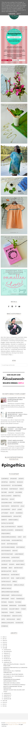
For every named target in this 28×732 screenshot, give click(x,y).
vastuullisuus (11, 619)
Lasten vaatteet (6, 561)
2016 (4, 648)
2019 (4, 642)
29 (17, 265)
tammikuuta (7, 698)
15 (17, 174)
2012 (4, 706)
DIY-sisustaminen (17, 485)
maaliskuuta (7, 695)
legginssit (4, 564)
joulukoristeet (5, 509)
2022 (4, 637)
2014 (4, 702)
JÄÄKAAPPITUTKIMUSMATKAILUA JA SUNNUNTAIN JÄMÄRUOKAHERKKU (14, 69)
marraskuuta (7, 651)
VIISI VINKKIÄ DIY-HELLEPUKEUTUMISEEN (14, 147)
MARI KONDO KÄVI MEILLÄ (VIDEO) (14, 237)
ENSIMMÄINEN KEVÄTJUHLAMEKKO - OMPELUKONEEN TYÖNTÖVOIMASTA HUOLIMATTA (14, 201)
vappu (3, 619)
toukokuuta (7, 662)
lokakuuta (6, 653)
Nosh (12, 578)
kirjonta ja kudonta (7, 530)
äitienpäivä (4, 626)
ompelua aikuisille (6, 585)
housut (12, 499)
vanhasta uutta (17, 615)
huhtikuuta (6, 693)
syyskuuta (6, 655)
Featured (4, 492)
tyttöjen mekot (5, 615)
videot (19, 619)
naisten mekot (15, 574)
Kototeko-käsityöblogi (11, 723)
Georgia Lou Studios (13, 724)
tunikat (11, 612)
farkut (22, 489)
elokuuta (6, 657)
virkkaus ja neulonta (7, 622)
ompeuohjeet (5, 598)
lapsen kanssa (5, 557)
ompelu (15, 581)
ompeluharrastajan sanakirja (10, 591)
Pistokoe (4, 602)
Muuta (15, 571)
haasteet (11, 492)
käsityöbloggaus (12, 543)
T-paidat (23, 609)
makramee (4, 567)
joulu (22, 506)
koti (24, 537)
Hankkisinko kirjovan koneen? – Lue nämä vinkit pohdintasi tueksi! (17, 429)
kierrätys (4, 519)
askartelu (12, 482)
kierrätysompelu (13, 519)
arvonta (21, 478)
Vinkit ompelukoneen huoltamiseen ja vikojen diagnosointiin (16, 442)
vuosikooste (19, 622)
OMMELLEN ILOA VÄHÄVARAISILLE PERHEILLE (14, 272)
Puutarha (18, 602)
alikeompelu (5, 478)
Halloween (18, 492)
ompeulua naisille (16, 595)
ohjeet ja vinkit (20, 578)
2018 (4, 644)
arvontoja (4, 482)
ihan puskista (5, 506)
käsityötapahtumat (7, 554)
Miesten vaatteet (6, 571)
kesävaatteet (17, 516)
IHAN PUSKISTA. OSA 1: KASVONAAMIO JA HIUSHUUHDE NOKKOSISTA (14, 181)
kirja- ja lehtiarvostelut (8, 526)
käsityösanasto (6, 550)
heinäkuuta (7, 658)
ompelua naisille (6, 588)
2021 (4, 638)
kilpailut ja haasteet (7, 523)
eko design (4, 489)
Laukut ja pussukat (18, 561)
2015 (4, 700)
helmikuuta (7, 697)
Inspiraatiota (15, 506)
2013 (4, 704)
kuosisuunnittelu (17, 540)
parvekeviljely (20, 598)
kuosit (3, 543)
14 (17, 62)
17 (17, 142)
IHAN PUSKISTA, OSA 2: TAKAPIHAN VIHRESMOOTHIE (14, 106)
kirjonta (20, 526)
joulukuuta (6, 649)
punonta (11, 602)
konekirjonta (19, 530)
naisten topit (5, 578)
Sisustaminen (22, 605)
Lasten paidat (15, 557)
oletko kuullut (6, 581)
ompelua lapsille (19, 585)
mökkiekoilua (5, 574)
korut (19, 537)
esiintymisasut (13, 489)
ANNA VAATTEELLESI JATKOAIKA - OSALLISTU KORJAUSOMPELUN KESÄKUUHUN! (14, 30)
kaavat (12, 513)
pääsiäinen (4, 605)
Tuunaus (18, 612)
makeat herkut (20, 564)
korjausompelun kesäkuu (8, 537)
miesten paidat (18, 567)
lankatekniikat (19, 554)
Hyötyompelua (18, 502)
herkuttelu (4, 499)
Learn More (11, 13)
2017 (4, 646)
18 (17, 232)
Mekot (10, 567)
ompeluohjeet (5, 595)
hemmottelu (16, 495)
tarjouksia (4, 612)
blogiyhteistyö (5, 485)
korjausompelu (5, 533)
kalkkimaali (19, 513)
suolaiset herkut (14, 609)
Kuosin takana (5, 540)
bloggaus (20, 482)
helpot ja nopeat (6, 495)
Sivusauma (4, 609)
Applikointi (13, 478)
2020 (4, 640)
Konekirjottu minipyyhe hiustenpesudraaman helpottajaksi (16, 399)
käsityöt (15, 550)
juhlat (14, 509)
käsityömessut (20, 547)
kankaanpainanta (6, 516)
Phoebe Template (21, 723)
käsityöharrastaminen (8, 547)
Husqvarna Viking (6, 502)
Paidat (13, 598)
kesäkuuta (6, 660)
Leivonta (11, 564)
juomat (20, 509)
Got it (19, 13)
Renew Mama (12, 605)
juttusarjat (4, 513)
